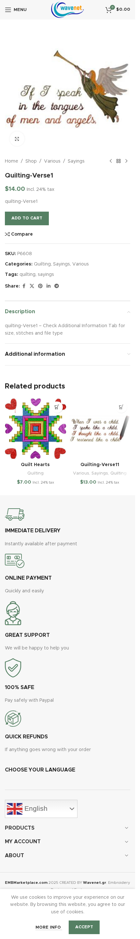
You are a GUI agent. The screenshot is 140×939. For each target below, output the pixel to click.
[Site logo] (67, 9)
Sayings (76, 161)
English (35, 808)
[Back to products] (118, 161)
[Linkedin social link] (48, 286)
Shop (31, 161)
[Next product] (126, 161)
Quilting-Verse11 (99, 465)
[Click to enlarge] (17, 138)
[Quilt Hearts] (35, 428)
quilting (27, 274)
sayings (46, 274)
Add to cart (26, 218)
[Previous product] (111, 161)
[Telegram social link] (56, 286)
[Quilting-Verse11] (100, 428)
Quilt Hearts (35, 465)
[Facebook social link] (24, 286)
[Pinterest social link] (40, 286)
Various (52, 161)
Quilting (42, 264)
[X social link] (32, 286)
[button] (57, 407)
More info (48, 927)
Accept (84, 927)
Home (11, 161)
